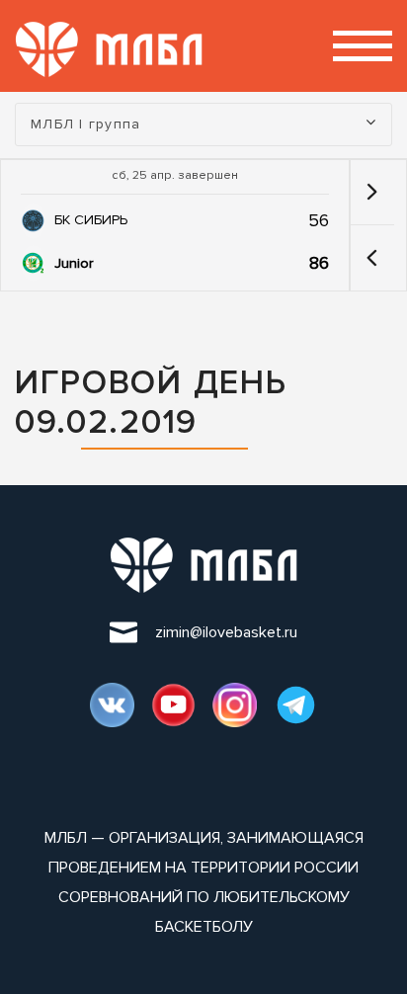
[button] (372, 257)
